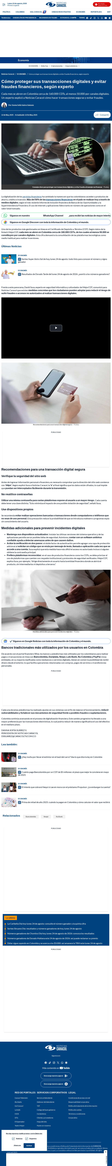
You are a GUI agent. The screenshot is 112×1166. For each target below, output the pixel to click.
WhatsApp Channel (53, 215)
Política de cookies (75, 1110)
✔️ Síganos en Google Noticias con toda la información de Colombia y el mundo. (50, 641)
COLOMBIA (20, 12)
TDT (38, 1106)
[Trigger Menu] (3, 4)
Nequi (46, 817)
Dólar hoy (44, 66)
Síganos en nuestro (20, 215)
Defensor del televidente (45, 1102)
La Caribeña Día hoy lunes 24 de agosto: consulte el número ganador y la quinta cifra (46, 923)
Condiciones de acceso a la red (79, 1098)
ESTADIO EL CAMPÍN (68, 18)
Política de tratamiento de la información (82, 1106)
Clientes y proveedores (45, 1118)
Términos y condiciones (76, 1114)
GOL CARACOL (36, 12)
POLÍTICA (6, 12)
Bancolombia (31, 817)
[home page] (56, 4)
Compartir (102, 115)
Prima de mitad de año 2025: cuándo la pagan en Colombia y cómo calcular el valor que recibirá (66, 802)
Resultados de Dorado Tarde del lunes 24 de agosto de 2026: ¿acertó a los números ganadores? (66, 274)
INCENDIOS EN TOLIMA (48, 18)
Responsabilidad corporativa (78, 1102)
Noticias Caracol (7, 74)
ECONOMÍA (80, 12)
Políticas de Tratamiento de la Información (76, 1146)
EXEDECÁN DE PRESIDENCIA (24, 18)
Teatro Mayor (19, 1126)
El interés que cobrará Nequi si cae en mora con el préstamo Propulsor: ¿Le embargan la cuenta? (66, 787)
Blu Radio (18, 1102)
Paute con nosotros (44, 1126)
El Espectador (20, 1122)
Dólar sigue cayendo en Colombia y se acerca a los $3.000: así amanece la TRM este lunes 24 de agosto (54, 943)
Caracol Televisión (21, 1098)
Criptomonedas (57, 66)
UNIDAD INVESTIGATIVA (61, 12)
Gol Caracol (19, 1106)
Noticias (19, 1139)
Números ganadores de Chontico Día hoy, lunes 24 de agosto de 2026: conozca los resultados (50, 933)
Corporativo (72, 1118)
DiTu (16, 1118)
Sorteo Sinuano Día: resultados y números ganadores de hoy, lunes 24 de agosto (44, 928)
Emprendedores (71, 66)
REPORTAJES (96, 12)
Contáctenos (41, 1114)
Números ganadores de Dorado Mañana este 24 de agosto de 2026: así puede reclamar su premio (52, 938)
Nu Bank (59, 817)
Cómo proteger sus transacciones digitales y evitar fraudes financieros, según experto (59, 74)
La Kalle (17, 1110)
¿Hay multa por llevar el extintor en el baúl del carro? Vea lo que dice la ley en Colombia (62, 757)
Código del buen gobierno (46, 1110)
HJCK (17, 1114)
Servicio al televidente (44, 1098)
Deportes (33, 1139)
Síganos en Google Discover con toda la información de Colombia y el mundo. (49, 222)
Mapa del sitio (42, 1122)
